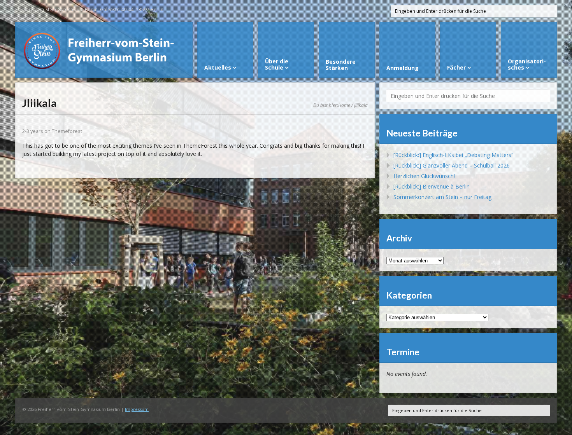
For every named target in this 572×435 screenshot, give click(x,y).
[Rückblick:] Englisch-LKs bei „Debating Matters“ (453, 155)
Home (344, 105)
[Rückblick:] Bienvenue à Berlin (431, 186)
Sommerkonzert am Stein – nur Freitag (442, 197)
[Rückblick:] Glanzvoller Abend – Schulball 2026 (451, 165)
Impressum (137, 409)
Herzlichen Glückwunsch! (424, 176)
